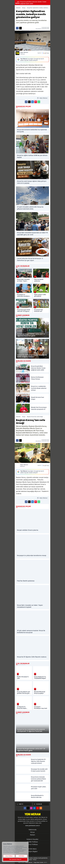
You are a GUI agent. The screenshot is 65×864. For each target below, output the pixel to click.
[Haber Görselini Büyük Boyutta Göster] (32, 41)
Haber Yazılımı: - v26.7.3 (32, 862)
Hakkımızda (32, 829)
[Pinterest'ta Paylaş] (35, 102)
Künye (32, 832)
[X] (28, 808)
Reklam (32, 835)
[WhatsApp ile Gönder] (39, 102)
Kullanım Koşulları (32, 839)
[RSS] (40, 808)
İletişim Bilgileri (32, 851)
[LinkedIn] (34, 808)
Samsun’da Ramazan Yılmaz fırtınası (39, 1)
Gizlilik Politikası (32, 842)
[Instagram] (31, 808)
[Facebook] (25, 808)
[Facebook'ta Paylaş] (17, 28)
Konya (23, 7)
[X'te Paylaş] (20, 28)
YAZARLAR (39, 804)
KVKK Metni (33, 849)
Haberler (18, 7)
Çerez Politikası (32, 844)
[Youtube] (37, 808)
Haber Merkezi (24, 53)
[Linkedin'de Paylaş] (32, 102)
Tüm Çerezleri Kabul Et (15, 859)
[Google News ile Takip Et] (46, 53)
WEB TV (21, 804)
